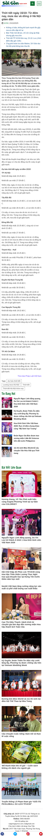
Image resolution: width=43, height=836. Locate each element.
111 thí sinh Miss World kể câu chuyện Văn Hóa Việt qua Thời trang (26, 450)
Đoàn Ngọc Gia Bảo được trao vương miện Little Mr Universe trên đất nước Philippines (26, 438)
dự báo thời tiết (14, 381)
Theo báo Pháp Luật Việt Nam (29, 376)
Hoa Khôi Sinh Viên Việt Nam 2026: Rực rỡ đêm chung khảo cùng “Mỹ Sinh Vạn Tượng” (26, 426)
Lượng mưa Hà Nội (11, 385)
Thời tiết (26, 385)
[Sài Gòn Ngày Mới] (14, 3)
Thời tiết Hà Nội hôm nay (13, 388)
